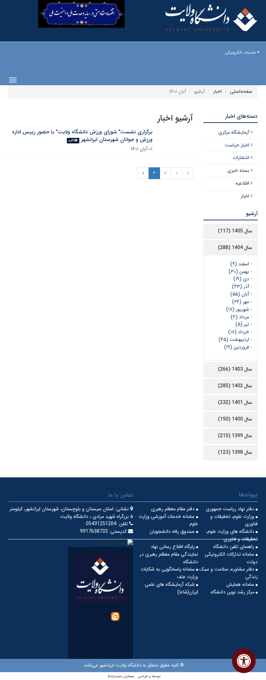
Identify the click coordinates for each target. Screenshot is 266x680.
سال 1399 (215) (235, 436)
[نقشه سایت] (95, 615)
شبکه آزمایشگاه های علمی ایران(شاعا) (171, 588)
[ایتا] (115, 616)
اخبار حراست (237, 145)
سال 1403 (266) (235, 369)
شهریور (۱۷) (237, 309)
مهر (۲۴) (240, 302)
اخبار (217, 91)
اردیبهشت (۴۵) (234, 339)
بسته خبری (238, 170)
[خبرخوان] (86, 615)
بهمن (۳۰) (239, 271)
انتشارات (241, 157)
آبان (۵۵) (239, 294)
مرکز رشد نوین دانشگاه (233, 592)
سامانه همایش (241, 584)
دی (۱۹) (241, 279)
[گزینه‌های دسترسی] (244, 660)
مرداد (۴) (240, 317)
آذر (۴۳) (240, 286)
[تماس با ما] (105, 615)
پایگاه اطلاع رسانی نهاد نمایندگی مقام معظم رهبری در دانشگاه (169, 554)
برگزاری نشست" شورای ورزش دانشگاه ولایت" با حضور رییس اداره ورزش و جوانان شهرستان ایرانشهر (82, 136)
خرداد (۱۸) (238, 332)
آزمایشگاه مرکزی (233, 132)
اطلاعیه (242, 183)
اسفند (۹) (239, 264)
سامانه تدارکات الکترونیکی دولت (231, 558)
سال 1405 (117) (235, 231)
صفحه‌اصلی (241, 91)
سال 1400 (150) (235, 419)
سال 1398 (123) (235, 452)
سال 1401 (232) (235, 402)
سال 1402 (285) (235, 386)
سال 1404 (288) (235, 247)
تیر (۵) (242, 324)
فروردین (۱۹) (236, 347)
